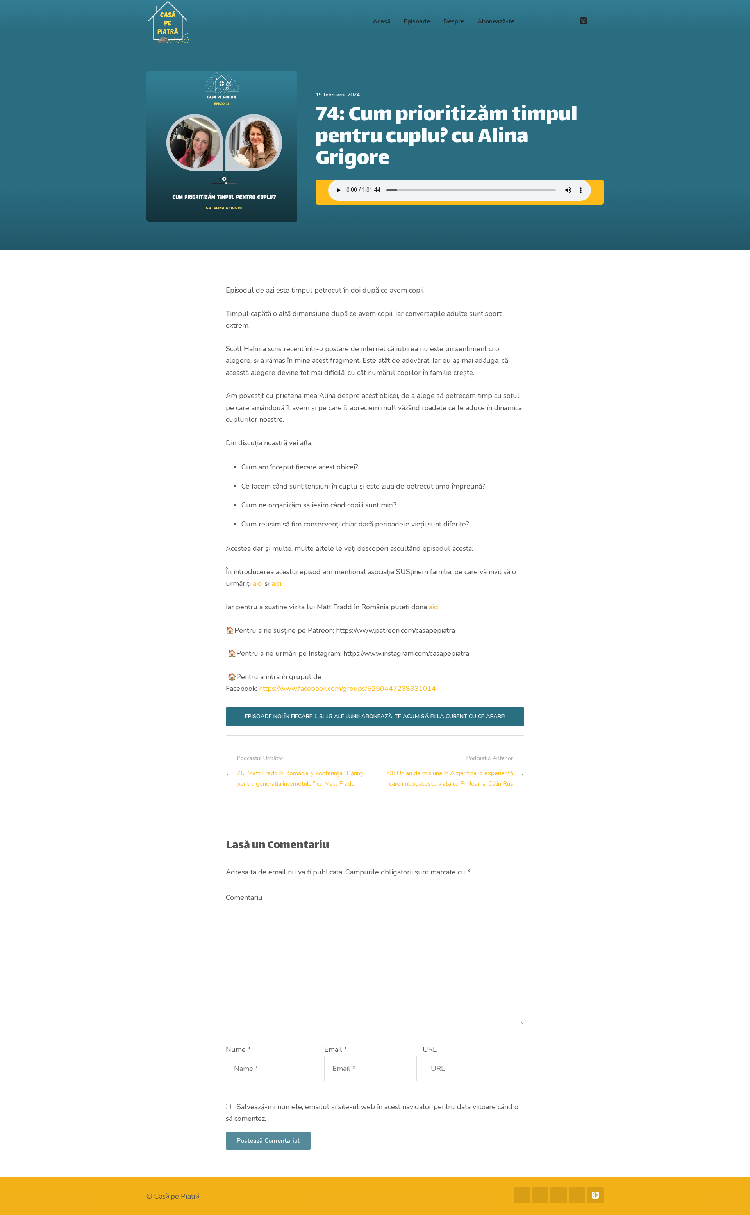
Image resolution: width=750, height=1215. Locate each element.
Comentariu (244, 897)
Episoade (417, 21)
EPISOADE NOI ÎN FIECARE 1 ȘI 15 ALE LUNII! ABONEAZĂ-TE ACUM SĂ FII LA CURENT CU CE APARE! (375, 716)
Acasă (382, 21)
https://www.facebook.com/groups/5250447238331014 (347, 688)
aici (257, 583)
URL (430, 1049)
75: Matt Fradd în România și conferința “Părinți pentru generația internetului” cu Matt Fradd (300, 778)
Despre (453, 21)
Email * (335, 1049)
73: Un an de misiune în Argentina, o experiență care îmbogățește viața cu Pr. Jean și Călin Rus (449, 778)
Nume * (238, 1049)
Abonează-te (495, 21)
